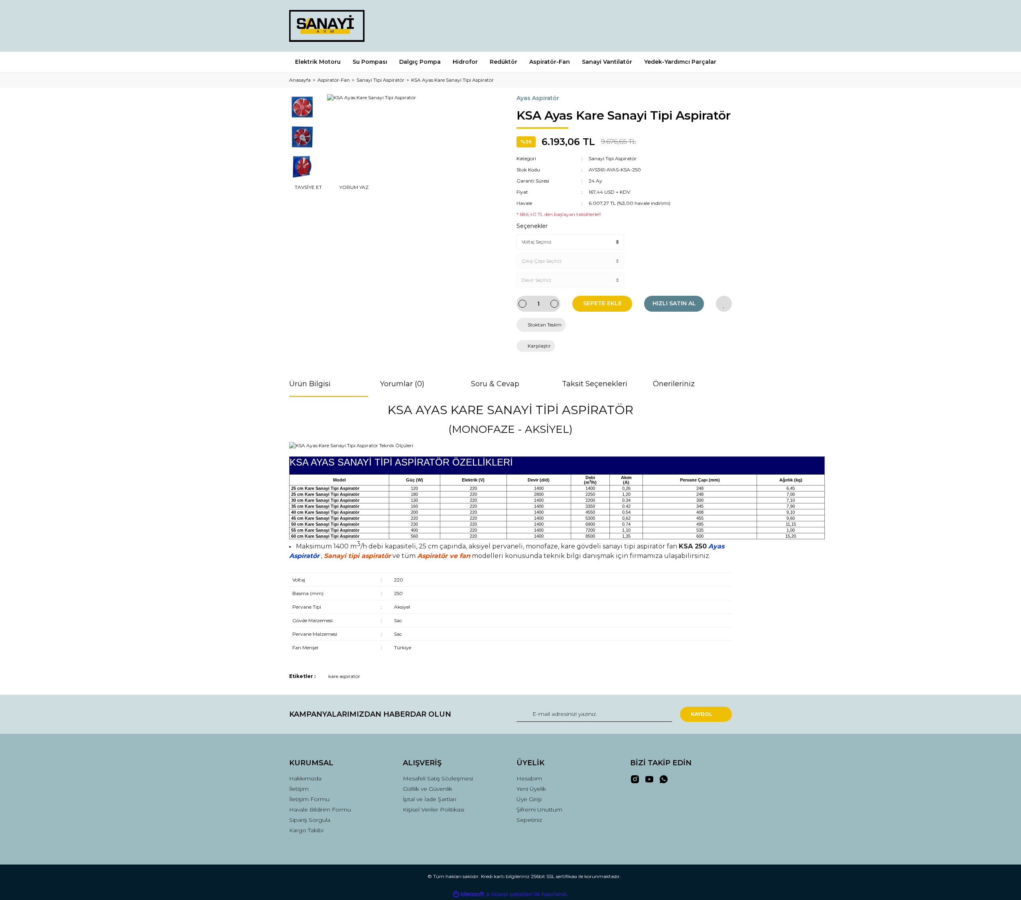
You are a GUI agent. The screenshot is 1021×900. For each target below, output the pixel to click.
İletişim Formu (309, 799)
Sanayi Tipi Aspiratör (613, 158)
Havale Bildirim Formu (320, 809)
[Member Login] (681, 25)
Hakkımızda (305, 778)
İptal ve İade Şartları (429, 799)
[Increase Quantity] (554, 304)
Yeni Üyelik (531, 788)
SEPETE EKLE (602, 303)
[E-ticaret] (509, 894)
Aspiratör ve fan (443, 556)
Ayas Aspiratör (537, 98)
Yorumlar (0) (402, 383)
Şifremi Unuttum (539, 809)
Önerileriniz (674, 383)
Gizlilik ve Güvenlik (427, 788)
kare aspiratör (344, 676)
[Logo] (327, 26)
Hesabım (529, 778)
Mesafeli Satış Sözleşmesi (438, 778)
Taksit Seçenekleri (594, 383)
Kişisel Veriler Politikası (433, 809)
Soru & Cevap (495, 383)
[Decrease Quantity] (522, 304)
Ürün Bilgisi (310, 383)
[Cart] (722, 25)
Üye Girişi (529, 799)
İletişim (299, 788)
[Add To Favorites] (724, 304)
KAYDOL (701, 714)
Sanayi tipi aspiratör (357, 556)
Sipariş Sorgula (309, 819)
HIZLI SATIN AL (674, 303)
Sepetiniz (529, 819)
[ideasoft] (469, 894)
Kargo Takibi (306, 830)
